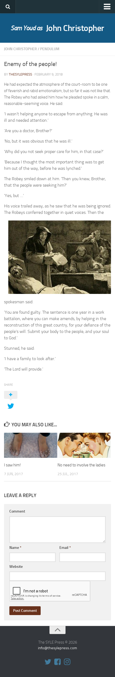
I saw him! (12, 465)
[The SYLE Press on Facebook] (57, 662)
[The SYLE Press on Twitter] (48, 662)
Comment (17, 511)
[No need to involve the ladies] (84, 445)
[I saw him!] (30, 445)
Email (65, 547)
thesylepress (20, 74)
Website (16, 566)
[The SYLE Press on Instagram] (67, 662)
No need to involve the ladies (81, 465)
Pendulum (49, 49)
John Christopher (57, 28)
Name (15, 547)
